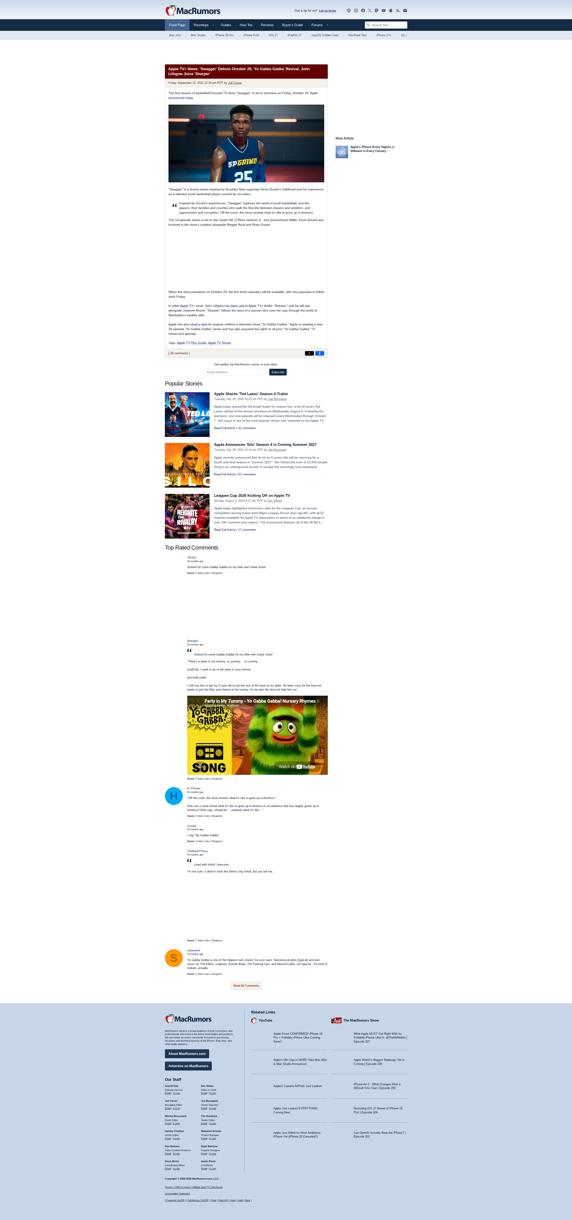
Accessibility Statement (177, 1193)
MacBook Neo (357, 35)
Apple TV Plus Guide (191, 343)
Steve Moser (172, 1161)
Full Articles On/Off (197, 1200)
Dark (247, 1200)
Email (168, 1093)
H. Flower (193, 788)
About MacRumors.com (187, 1054)
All (404, 35)
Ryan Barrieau (209, 1146)
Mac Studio (198, 35)
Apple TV (186, 306)
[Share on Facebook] (319, 353)
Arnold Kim (171, 1086)
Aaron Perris (208, 1161)
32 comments (247, 428)
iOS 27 (273, 35)
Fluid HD (223, 1200)
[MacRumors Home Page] (193, 10)
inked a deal (198, 324)
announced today (180, 97)
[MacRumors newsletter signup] (405, 10)
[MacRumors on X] (370, 10)
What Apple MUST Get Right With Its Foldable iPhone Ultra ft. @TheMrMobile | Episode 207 (380, 1037)
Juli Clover (235, 82)
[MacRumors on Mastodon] (376, 10)
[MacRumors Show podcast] (349, 10)
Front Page (177, 25)
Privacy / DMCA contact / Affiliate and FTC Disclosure (194, 1187)
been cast (237, 306)
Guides (226, 25)
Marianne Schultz (211, 1131)
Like (207, 573)
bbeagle (192, 641)
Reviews (267, 25)
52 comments (247, 474)
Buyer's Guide (292, 25)
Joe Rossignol (277, 399)
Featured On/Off (175, 1200)
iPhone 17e (383, 35)
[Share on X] (309, 353)
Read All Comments (246, 985)
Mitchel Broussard (175, 1116)
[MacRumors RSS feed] (398, 10)
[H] (174, 804)
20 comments (179, 353)
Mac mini (175, 35)
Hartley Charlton (174, 1131)
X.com (176, 1093)
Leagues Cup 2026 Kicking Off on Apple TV (252, 495)
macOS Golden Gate (325, 35)
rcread (191, 826)
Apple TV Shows (219, 343)
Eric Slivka (275, 500)
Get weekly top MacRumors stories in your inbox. (246, 364)
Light (240, 1200)
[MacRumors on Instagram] (356, 10)
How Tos (246, 25)
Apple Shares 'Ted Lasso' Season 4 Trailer (251, 394)
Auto (233, 1200)
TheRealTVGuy (197, 851)
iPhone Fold (251, 35)
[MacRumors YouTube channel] (383, 10)
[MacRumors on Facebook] (363, 10)
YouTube (265, 1020)
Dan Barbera (172, 1146)
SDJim (191, 557)
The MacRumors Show (361, 1020)
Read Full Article (224, 428)
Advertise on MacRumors (188, 1066)
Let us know (327, 10)
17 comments (247, 529)
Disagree (216, 573)
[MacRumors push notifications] (391, 10)
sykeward (193, 950)
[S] (174, 966)
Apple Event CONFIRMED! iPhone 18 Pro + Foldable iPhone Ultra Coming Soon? (297, 1037)
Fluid (213, 1200)
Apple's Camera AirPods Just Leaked (297, 1086)
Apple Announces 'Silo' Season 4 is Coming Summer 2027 (265, 444)
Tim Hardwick (209, 1116)
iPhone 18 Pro (224, 35)
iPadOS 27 (295, 35)
